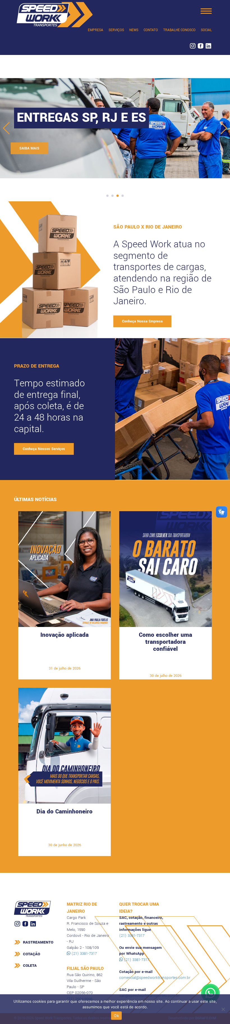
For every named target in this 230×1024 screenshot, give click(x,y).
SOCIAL (206, 30)
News (133, 30)
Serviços (116, 30)
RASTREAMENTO (38, 942)
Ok (116, 1015)
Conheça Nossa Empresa (142, 321)
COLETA (30, 965)
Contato (151, 30)
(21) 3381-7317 (83, 953)
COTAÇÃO (31, 954)
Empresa (95, 30)
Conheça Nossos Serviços (44, 448)
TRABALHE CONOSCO (179, 30)
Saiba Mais (33, 148)
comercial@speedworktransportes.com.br (154, 977)
